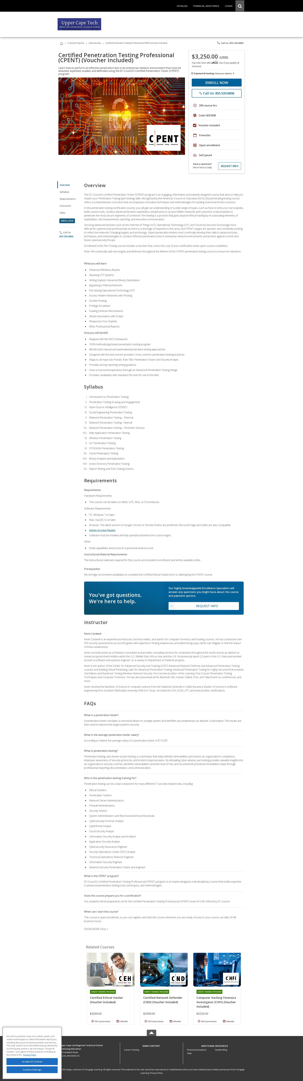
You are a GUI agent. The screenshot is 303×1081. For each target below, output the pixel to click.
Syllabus (64, 191)
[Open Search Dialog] (239, 5)
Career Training (131, 1049)
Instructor (65, 205)
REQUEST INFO (229, 166)
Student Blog (221, 1049)
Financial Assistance (196, 1049)
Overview (65, 184)
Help (189, 1053)
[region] (32, 1053)
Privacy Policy (156, 1073)
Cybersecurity (95, 43)
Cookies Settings (32, 1069)
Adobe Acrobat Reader (102, 530)
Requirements (68, 198)
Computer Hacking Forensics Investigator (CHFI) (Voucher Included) (216, 1002)
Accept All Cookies (32, 1061)
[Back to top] (151, 1045)
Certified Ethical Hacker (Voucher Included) (106, 1000)
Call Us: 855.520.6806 (230, 43)
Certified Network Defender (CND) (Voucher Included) (162, 1000)
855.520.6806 (66, 236)
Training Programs (76, 43)
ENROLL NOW (216, 82)
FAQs (62, 212)
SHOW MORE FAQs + (96, 929)
